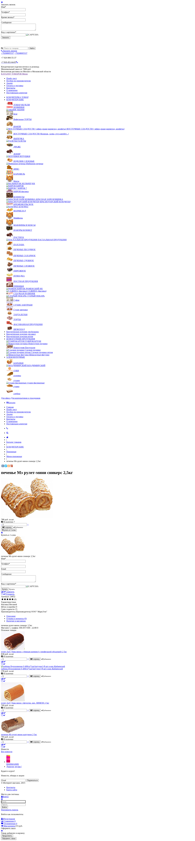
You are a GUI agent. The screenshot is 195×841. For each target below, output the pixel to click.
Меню (25, 74)
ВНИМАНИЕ (12, 764)
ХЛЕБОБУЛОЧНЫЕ (15, 357)
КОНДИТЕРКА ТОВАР (17, 97)
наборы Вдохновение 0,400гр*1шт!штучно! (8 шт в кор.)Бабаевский (32, 669)
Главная (10, 407)
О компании (12, 90)
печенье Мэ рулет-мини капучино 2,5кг (19, 734)
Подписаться (32, 780)
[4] (10, 599)
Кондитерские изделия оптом (19, 336)
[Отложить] (3, 664)
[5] (13, 599)
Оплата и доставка (14, 85)
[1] (2, 599)
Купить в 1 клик (9, 530)
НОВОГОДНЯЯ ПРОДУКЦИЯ (20, 339)
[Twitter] (6, 466)
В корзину (8, 527)
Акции (9, 83)
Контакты (10, 88)
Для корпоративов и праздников (25, 398)
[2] (5, 599)
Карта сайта (11, 790)
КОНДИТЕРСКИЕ (15, 99)
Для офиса (5, 398)
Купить (5, 589)
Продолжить (7, 836)
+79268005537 (7, 53)
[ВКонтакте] (3, 466)
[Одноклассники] (8, 466)
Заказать (5, 38)
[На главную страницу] (7, 437)
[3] (7, 599)
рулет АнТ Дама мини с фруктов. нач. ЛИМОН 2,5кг (25, 703)
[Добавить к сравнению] (3, 661)
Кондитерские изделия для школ (21, 334)
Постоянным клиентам (16, 93)
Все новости (6, 751)
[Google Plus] (11, 466)
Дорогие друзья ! (14, 766)
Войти (4, 807)
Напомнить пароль (9, 810)
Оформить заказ (8, 839)
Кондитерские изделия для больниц (22, 332)
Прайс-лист (11, 78)
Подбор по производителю (18, 81)
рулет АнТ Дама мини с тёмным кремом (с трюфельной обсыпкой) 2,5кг (34, 652)
